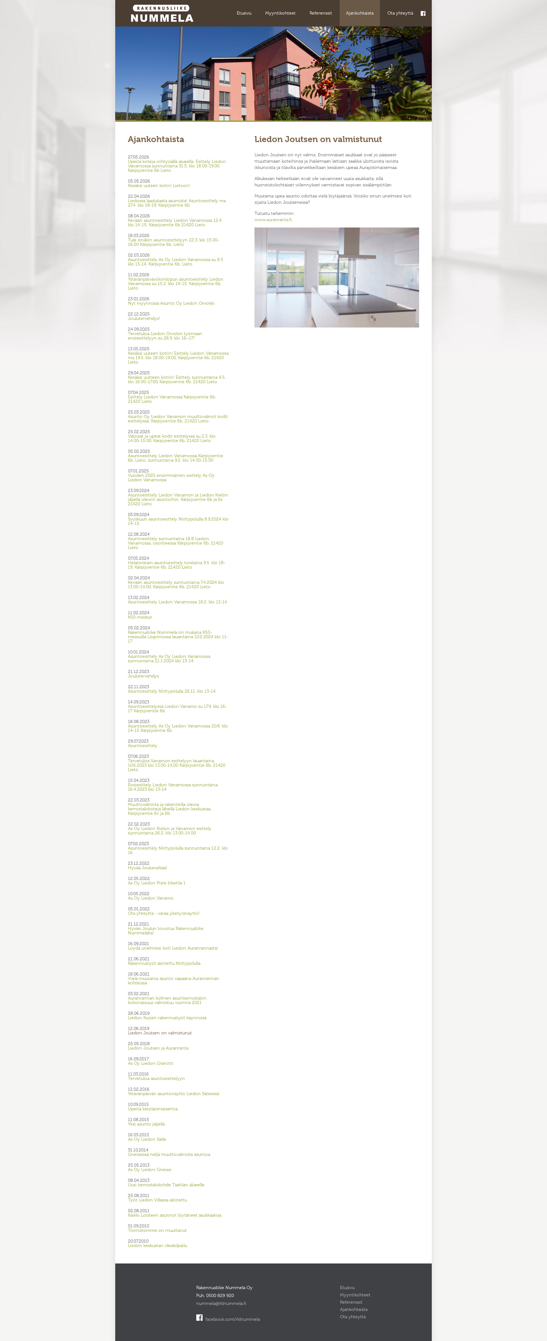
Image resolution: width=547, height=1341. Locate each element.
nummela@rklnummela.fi (221, 1303)
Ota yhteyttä (400, 13)
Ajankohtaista (360, 13)
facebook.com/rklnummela (232, 1319)
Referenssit (321, 13)
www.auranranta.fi (273, 219)
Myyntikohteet (280, 13)
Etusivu (244, 13)
